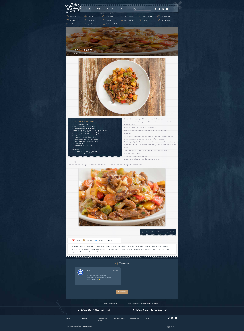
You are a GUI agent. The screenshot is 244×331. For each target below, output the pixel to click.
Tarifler (89, 9)
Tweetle (100, 240)
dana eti (147, 246)
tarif (163, 249)
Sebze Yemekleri (166, 16)
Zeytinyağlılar (128, 20)
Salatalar (73, 20)
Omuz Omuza (112, 9)
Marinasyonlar (166, 20)
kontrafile (122, 249)
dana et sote (140, 246)
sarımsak (148, 249)
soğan (154, 249)
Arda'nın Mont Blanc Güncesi (94, 310)
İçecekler (91, 24)
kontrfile (129, 249)
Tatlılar (72, 24)
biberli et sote (122, 246)
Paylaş (110, 240)
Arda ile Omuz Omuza (102, 319)
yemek (79, 252)
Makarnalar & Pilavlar (113, 24)
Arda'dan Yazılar (135, 318)
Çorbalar (91, 16)
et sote (78, 249)
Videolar (100, 9)
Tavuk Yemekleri (148, 16)
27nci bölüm (90, 246)
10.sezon (82, 246)
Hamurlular (91, 20)
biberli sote (131, 246)
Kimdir (123, 9)
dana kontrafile (156, 246)
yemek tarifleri (87, 252)
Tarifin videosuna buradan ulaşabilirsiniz (159, 232)
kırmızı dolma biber (112, 249)
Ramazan (73, 16)
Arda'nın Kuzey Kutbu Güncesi (150, 310)
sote (159, 249)
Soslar (145, 20)
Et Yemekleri (110, 16)
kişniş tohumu (100, 249)
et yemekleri (85, 249)
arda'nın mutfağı (111, 246)
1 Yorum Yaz (89, 240)
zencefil (95, 252)
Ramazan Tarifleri (119, 318)
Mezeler (108, 20)
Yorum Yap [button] (122, 291)
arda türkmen (100, 246)
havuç (93, 249)
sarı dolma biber (139, 249)
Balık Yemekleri (129, 16)
